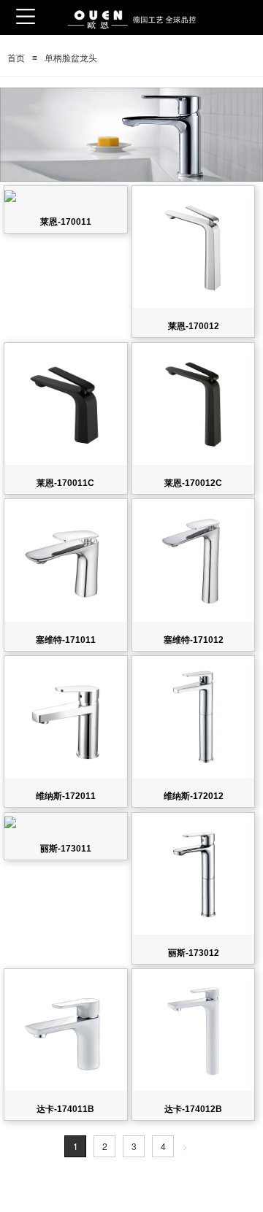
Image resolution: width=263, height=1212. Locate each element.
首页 (16, 58)
